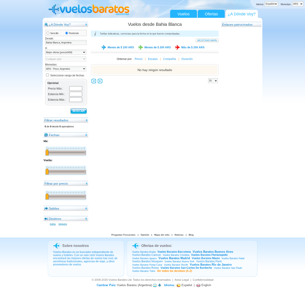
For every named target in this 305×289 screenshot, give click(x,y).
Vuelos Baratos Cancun (146, 254)
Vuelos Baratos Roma (145, 267)
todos (53, 224)
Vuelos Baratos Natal (232, 258)
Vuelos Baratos (118, 279)
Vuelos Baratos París (209, 261)
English (206, 285)
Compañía (169, 59)
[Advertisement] (239, 94)
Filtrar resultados (56, 120)
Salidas (54, 208)
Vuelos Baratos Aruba (144, 251)
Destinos (55, 218)
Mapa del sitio (161, 235)
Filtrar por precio (56, 183)
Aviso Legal (182, 279)
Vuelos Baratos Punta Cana (147, 264)
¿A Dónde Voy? (242, 14)
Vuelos (184, 14)
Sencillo (54, 33)
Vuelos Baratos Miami (206, 258)
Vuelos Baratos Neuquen (147, 261)
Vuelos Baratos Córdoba (176, 255)
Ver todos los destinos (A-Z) (174, 271)
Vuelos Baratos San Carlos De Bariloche (186, 267)
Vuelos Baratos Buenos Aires (213, 251)
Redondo (74, 33)
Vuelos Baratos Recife (176, 264)
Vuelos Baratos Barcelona (174, 251)
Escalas (153, 59)
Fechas (54, 135)
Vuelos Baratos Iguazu (144, 258)
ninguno (62, 224)
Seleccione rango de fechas (67, 75)
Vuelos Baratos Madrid (174, 258)
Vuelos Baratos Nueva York (179, 261)
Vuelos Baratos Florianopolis (209, 254)
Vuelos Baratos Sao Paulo (228, 268)
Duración (187, 59)
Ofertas (211, 14)
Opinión (145, 235)
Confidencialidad (203, 279)
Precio (138, 59)
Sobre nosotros (75, 246)
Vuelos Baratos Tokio (143, 271)
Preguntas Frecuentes (123, 235)
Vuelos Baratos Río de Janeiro (211, 264)
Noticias (179, 235)
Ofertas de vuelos (156, 246)
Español (186, 285)
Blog (191, 235)
